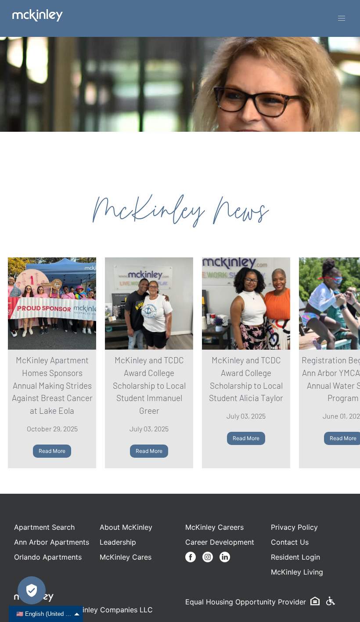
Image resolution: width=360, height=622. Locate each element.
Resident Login (295, 557)
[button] (341, 18)
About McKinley (126, 527)
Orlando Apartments (48, 557)
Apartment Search (44, 527)
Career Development (219, 542)
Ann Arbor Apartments (51, 542)
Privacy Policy (294, 527)
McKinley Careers (214, 527)
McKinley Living (297, 572)
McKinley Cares (125, 557)
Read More (52, 451)
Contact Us (290, 542)
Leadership (118, 542)
